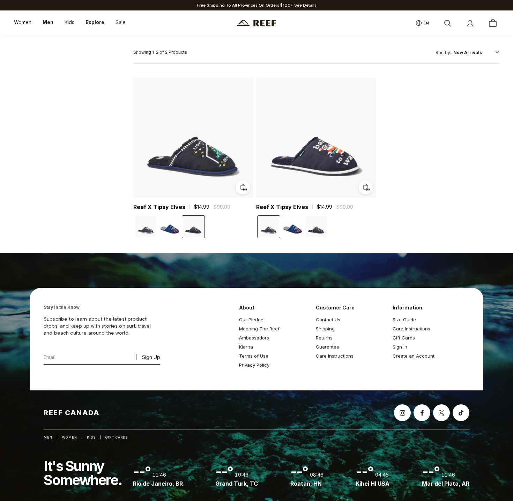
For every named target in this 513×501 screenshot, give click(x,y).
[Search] (447, 23)
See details (305, 5)
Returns (324, 338)
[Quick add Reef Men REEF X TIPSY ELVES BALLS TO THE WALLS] (366, 187)
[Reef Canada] (256, 23)
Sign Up (151, 357)
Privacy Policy (254, 365)
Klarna (246, 347)
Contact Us (328, 319)
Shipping (325, 328)
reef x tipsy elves (159, 206)
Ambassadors (254, 338)
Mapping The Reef (259, 328)
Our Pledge (251, 319)
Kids (69, 22)
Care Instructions (335, 356)
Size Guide (404, 319)
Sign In (400, 347)
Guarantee (327, 347)
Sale (121, 22)
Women (22, 22)
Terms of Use (253, 356)
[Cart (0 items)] (492, 23)
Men (48, 22)
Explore (95, 22)
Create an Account (413, 356)
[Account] (470, 23)
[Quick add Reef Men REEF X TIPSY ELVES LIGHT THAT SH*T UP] (243, 187)
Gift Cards (404, 338)
